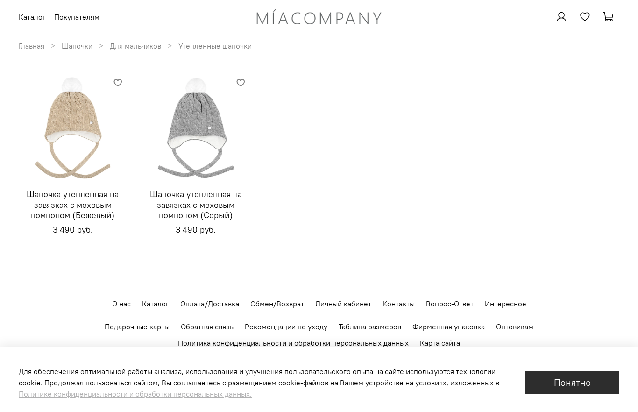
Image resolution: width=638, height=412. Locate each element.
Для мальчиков (135, 45)
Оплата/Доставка (209, 303)
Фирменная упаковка (448, 326)
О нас (121, 303)
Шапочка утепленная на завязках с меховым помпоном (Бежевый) (73, 204)
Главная (31, 45)
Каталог (155, 303)
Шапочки (77, 45)
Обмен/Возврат (277, 303)
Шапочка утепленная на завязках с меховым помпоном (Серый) (196, 204)
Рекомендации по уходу (286, 326)
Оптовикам (514, 326)
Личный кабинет (343, 303)
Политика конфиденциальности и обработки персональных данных (293, 343)
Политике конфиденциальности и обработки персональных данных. (135, 393)
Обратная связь (207, 326)
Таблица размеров (370, 326)
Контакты (399, 303)
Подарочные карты (137, 326)
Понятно (572, 382)
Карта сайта (440, 343)
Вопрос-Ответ (450, 303)
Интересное (505, 303)
